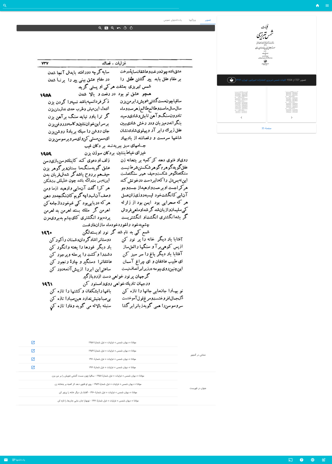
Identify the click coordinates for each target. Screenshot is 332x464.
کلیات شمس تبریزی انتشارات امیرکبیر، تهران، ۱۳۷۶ (261, 80)
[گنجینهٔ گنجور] (317, 5)
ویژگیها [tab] (192, 20)
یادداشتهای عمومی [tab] (173, 20)
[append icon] (5, 5)
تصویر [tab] (208, 20)
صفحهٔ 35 (266, 128)
